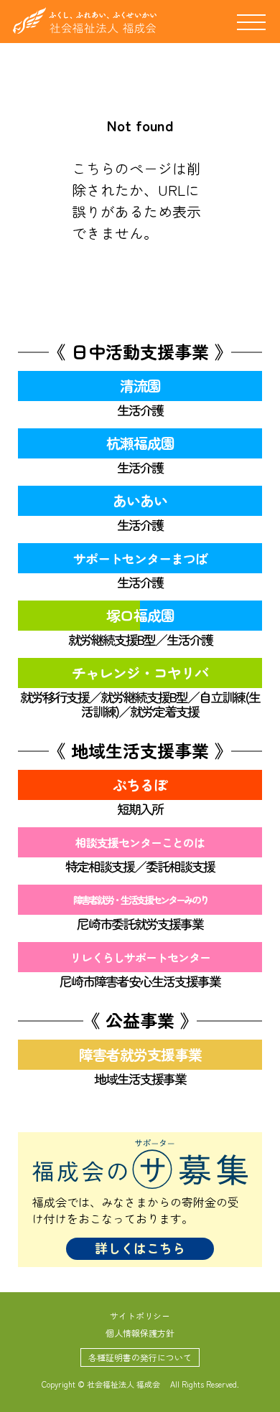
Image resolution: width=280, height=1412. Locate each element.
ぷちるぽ (140, 784)
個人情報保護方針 (140, 1333)
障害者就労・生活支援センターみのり (140, 900)
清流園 (140, 385)
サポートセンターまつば (140, 558)
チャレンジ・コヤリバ (140, 672)
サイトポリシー (140, 1315)
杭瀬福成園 (140, 443)
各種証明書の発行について (140, 1357)
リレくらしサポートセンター (140, 957)
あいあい (140, 500)
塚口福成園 (140, 615)
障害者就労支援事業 (140, 1054)
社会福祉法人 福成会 (85, 20)
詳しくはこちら (140, 1247)
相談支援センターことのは (140, 842)
